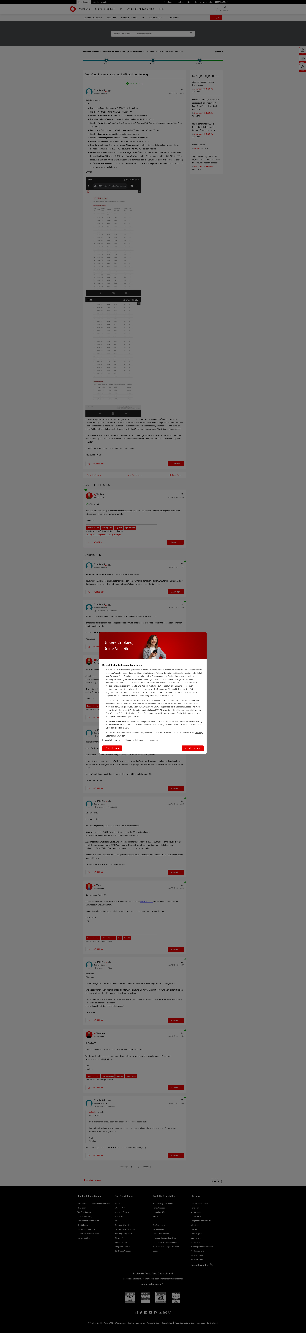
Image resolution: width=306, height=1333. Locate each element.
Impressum (153, 740)
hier (143, 676)
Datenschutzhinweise (111, 740)
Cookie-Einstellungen (134, 740)
